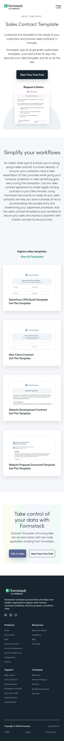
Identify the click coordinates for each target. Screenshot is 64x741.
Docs (24, 16)
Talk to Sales (17, 553)
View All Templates (32, 256)
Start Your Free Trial (32, 74)
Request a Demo (33, 87)
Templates (35, 16)
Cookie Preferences (40, 688)
